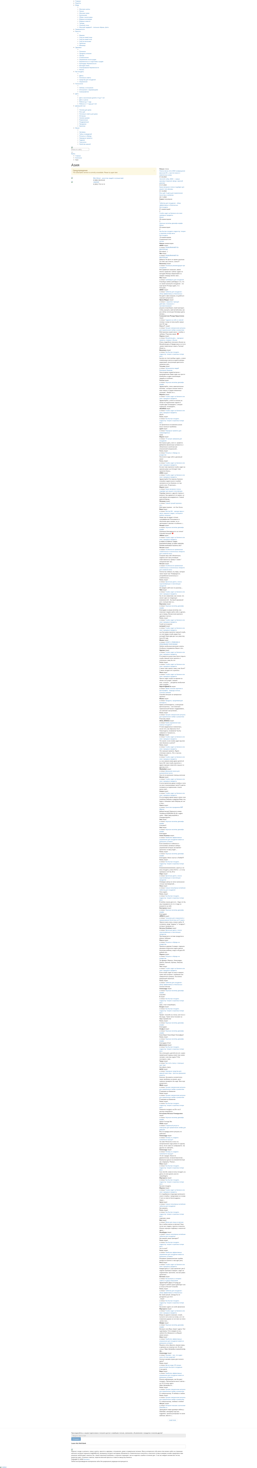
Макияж (81, 35)
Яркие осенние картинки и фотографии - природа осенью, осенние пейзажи (171, 690)
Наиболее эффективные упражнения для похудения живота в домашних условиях (171, 839)
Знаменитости (80, 29)
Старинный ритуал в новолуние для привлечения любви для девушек (172, 1127)
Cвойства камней (85, 144)
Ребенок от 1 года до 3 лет (88, 104)
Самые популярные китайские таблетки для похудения (172, 889)
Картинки (82, 126)
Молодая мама (84, 65)
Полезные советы (85, 78)
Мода (77, 5)
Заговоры (82, 132)
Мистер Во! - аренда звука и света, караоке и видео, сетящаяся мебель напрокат (171, 513)
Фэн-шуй (82, 112)
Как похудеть (79, 71)
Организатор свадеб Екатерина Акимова (169, 369)
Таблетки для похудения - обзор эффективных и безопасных (170, 204)
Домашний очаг (80, 106)
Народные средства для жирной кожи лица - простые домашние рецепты (172, 1073)
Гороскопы (82, 142)
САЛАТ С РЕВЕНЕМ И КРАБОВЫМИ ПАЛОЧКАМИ (169, 643)
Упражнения (83, 82)
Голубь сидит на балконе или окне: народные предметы (171, 214)
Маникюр (82, 45)
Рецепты (78, 3)
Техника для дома (85, 110)
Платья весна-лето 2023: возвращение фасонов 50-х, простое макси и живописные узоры (172, 173)
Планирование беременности (89, 67)
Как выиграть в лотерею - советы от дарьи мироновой (170, 1279)
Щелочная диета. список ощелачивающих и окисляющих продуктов (170, 584)
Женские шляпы (84, 9)
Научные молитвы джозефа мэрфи (171, 223)
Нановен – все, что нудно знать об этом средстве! (170, 1356)
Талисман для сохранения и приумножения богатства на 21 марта (171, 919)
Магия (77, 128)
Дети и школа (83, 100)
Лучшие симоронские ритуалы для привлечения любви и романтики (172, 329)
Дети (76, 94)
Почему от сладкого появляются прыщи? (168, 1138)
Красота (78, 31)
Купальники (83, 15)
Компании (78, 158)
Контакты (87, 1459)
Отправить (76, 1439)
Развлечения (83, 120)
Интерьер (82, 116)
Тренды (81, 23)
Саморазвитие (84, 92)
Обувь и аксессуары (86, 17)
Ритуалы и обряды (85, 136)
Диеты (81, 76)
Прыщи (81, 55)
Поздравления (84, 122)
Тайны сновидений (85, 134)
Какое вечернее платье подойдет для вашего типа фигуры (171, 188)
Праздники (82, 124)
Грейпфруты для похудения (174, 280)
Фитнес (81, 69)
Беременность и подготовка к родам (91, 61)
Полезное (82, 51)
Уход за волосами (85, 41)
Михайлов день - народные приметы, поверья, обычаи (171, 339)
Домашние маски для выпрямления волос (169, 772)
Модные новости (84, 21)
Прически (82, 43)
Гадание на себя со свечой (174, 320)
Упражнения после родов (87, 59)
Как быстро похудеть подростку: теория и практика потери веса (172, 232)
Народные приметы (85, 138)
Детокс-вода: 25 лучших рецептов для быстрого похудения (170, 1366)
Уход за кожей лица (85, 37)
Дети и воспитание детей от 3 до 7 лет (92, 98)
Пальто (81, 11)
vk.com (161, 241)
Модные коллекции (85, 19)
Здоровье (78, 47)
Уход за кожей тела (85, 39)
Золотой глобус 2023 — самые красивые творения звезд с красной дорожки (171, 181)
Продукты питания (85, 53)
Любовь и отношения (86, 88)
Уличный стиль (84, 25)
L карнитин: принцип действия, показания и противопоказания (169, 304)
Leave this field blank (78, 1443)
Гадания (82, 140)
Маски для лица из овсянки (174, 1222)
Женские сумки (84, 13)
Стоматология (84, 57)
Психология (79, 84)
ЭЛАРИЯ (96, 182)
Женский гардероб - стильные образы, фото (94, 27)
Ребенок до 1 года (85, 102)
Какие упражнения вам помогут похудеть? (170, 724)
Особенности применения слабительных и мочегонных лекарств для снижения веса (172, 551)
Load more (172, 1420)
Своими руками (84, 118)
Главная (78, 1)
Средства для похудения (87, 80)
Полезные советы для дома (88, 114)
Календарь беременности (87, 63)
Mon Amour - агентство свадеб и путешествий (108, 178)
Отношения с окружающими (88, 90)
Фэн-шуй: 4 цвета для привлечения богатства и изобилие (171, 194)
